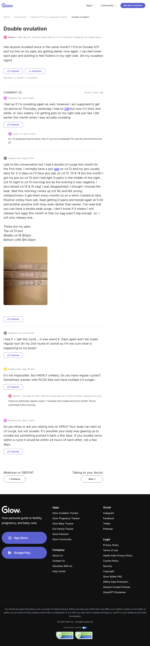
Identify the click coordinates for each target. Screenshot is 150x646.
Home (7, 17)
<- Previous (14, 479)
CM (66, 108)
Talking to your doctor (87, 472)
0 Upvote (14, 71)
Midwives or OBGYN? (19, 472)
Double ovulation (80, 17)
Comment (36, 71)
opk (56, 169)
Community (20, 17)
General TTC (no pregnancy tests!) (49, 17)
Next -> (92, 479)
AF (47, 138)
